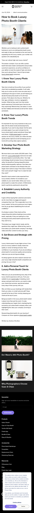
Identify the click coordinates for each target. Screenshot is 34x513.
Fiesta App (5, 431)
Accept (10, 506)
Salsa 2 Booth (6, 422)
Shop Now (26, 2)
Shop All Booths (6, 437)
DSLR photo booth (15, 134)
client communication (20, 12)
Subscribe (8, 412)
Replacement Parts (7, 452)
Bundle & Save (6, 434)
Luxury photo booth (14, 156)
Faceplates (5, 449)
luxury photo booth (7, 74)
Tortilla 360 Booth (7, 428)
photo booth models (26, 315)
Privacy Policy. (8, 490)
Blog (3, 467)
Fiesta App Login (7, 470)
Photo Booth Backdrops (9, 446)
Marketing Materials (7, 455)
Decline (23, 506)
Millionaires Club (7, 464)
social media (15, 279)
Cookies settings (17, 502)
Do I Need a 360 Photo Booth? (15, 355)
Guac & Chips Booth (8, 425)
